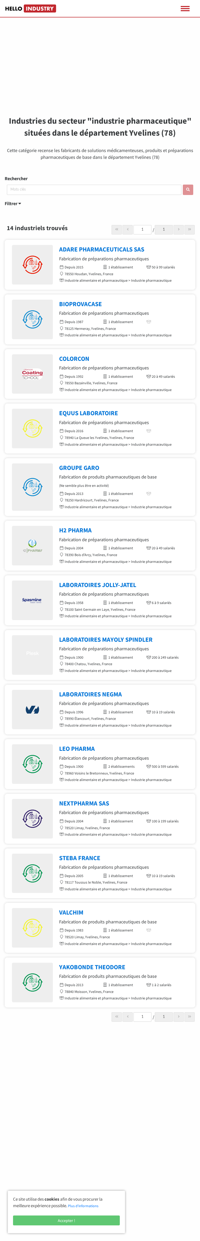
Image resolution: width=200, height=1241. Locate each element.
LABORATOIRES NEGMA (90, 694)
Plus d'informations (83, 1206)
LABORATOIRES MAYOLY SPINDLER (106, 639)
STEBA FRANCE (79, 858)
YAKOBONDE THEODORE (92, 967)
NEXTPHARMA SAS (84, 803)
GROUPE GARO (79, 468)
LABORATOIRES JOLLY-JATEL (97, 585)
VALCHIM (71, 912)
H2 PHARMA (75, 530)
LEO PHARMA (77, 749)
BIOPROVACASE (80, 304)
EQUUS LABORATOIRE (88, 413)
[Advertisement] (100, 70)
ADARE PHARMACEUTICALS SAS (101, 249)
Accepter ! (66, 1220)
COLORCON (74, 359)
